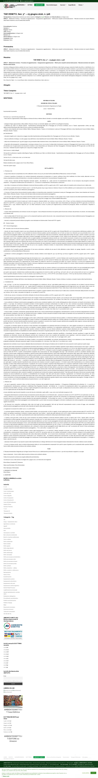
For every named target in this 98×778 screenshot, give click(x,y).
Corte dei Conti (7, 493)
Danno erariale (7, 543)
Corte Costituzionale (9, 491)
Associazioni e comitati (9, 532)
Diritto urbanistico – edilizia (10, 568)
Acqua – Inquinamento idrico (10, 521)
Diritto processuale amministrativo (12, 557)
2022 (5, 656)
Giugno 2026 (7, 723)
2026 (5, 647)
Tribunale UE (7, 511)
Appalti (43, 17)
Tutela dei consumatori (9, 611)
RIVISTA (12, 5)
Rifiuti (5, 605)
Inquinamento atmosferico (10, 581)
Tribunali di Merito (8, 513)
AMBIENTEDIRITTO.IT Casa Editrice (13, 711)
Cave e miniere (7, 539)
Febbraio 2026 (7, 732)
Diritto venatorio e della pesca (11, 570)
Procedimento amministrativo (11, 598)
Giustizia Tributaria (8, 506)
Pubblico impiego (8, 602)
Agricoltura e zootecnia (9, 523)
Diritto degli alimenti (8, 548)
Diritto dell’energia (8, 552)
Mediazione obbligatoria (9, 596)
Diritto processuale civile (10, 559)
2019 (5, 662)
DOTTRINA (30, 5)
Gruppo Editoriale (71, 5)
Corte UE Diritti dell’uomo (10, 502)
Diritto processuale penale (10, 563)
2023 (5, 654)
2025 (5, 649)
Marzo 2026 (6, 729)
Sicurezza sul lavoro (8, 609)
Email (5, 676)
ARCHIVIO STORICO (9, 7)
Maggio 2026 (7, 725)
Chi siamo (80, 5)
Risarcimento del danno (9, 607)
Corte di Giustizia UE (8, 500)
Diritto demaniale (8, 554)
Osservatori (62, 5)
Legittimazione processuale (10, 590)
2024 (5, 651)
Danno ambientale (8, 541)
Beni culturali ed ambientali (10, 535)
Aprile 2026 (6, 727)
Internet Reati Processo (9, 587)
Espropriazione (7, 572)
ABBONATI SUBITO (39, 5)
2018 (5, 665)
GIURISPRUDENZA (21, 5)
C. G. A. (5, 486)
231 (4, 519)
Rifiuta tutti (6, 776)
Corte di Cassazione (8, 497)
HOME (6, 5)
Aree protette (7, 528)
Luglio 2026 (6, 721)
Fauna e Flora (7, 574)
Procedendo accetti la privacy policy (13, 681)
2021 (5, 658)
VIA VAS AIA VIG (7, 613)
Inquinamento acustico (9, 579)
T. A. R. (5, 508)
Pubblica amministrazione (10, 600)
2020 (5, 660)
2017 (5, 667)
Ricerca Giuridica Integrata (51, 5)
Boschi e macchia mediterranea (11, 537)
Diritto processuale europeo (10, 561)
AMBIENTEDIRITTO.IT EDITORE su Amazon (13, 738)
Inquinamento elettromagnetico (11, 585)
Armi (5, 530)
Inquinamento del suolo (9, 583)
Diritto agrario (7, 546)
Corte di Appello (8, 495)
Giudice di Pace (7, 504)
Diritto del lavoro (8, 550)
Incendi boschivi (7, 576)
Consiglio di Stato (8, 489)
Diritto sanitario (7, 565)
